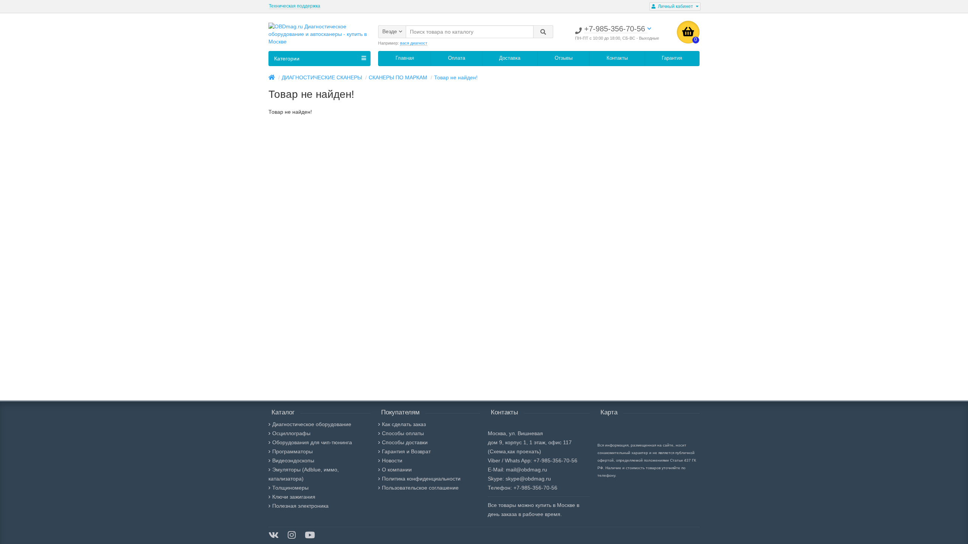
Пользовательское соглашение (420, 488)
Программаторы (292, 451)
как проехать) (524, 451)
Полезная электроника (300, 506)
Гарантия (672, 58)
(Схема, (497, 451)
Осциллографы (291, 433)
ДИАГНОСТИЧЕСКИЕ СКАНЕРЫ (322, 77)
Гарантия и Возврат (406, 451)
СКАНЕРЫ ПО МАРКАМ (398, 77)
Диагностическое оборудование (311, 424)
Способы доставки (405, 442)
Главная (405, 58)
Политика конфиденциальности (421, 479)
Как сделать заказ (404, 424)
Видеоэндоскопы (293, 460)
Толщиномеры (290, 488)
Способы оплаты (403, 433)
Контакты (617, 58)
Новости (392, 460)
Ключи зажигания (293, 497)
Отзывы (563, 58)
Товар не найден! (456, 77)
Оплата (456, 58)
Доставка (509, 58)
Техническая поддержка (294, 6)
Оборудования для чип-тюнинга (312, 442)
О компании (397, 470)
